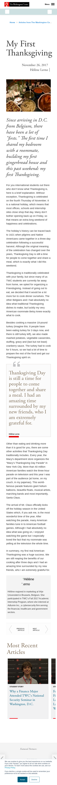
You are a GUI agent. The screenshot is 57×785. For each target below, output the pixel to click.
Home (13, 22)
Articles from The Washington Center (36, 22)
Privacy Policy (10, 767)
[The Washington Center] (16, 4)
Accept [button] (22, 779)
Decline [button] (34, 779)
